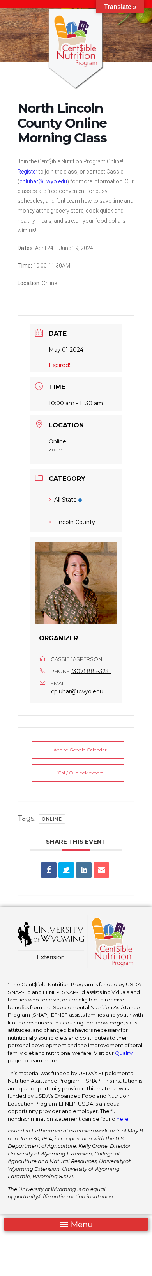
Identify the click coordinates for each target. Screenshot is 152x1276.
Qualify (124, 1053)
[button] (76, 1224)
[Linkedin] (84, 870)
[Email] (101, 870)
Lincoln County (74, 522)
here (123, 1119)
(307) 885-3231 (91, 671)
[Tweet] (66, 870)
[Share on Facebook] (49, 870)
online (52, 819)
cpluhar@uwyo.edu (43, 181)
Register (27, 171)
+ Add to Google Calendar (78, 750)
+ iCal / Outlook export (78, 773)
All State (65, 499)
